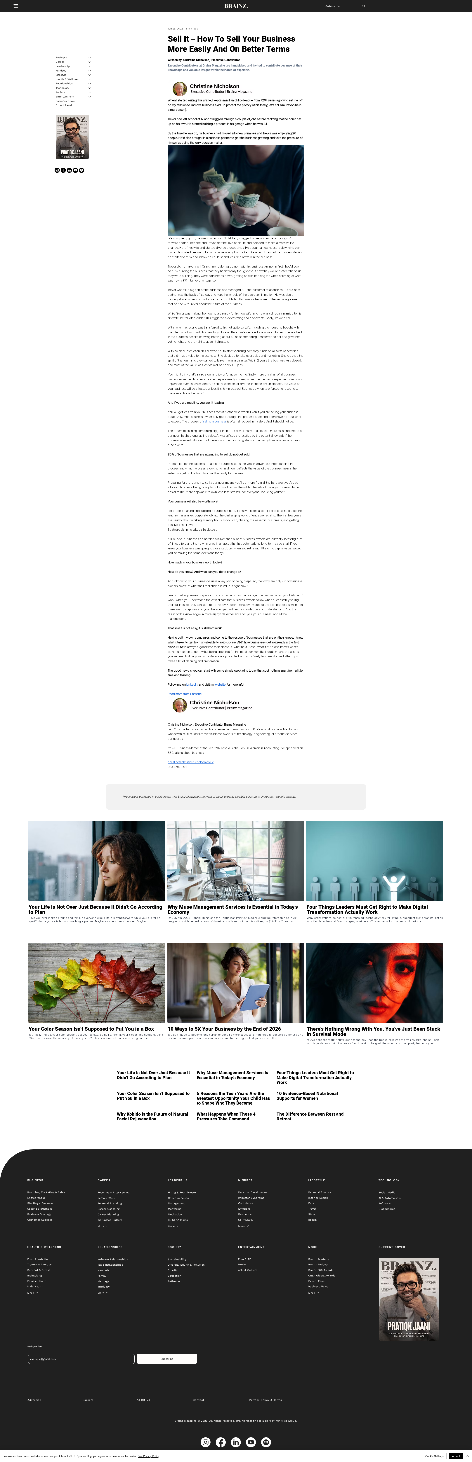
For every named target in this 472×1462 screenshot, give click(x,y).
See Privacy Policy (148, 1456)
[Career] (89, 62)
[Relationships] (89, 84)
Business (61, 57)
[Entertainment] (89, 97)
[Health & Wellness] (89, 79)
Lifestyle (61, 74)
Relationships (64, 83)
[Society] (89, 92)
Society (60, 92)
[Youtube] (75, 170)
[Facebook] (63, 170)
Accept (456, 1456)
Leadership (63, 66)
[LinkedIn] (69, 170)
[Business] (89, 57)
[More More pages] (107, 1226)
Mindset (61, 70)
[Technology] (89, 88)
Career (60, 61)
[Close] (467, 1456)
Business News (65, 100)
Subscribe (332, 6)
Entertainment (65, 96)
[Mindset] (89, 71)
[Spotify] (81, 170)
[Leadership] (89, 66)
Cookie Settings (434, 1456)
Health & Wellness (67, 79)
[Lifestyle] (89, 75)
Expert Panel (64, 105)
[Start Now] (96, 922)
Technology (62, 87)
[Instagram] (57, 170)
